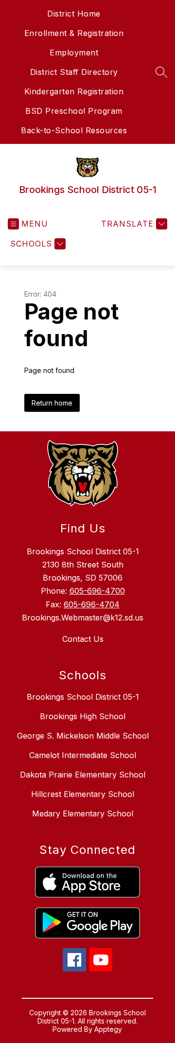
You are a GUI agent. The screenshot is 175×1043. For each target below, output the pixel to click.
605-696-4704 (92, 604)
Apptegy (108, 1029)
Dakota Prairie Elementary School (82, 774)
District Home (74, 13)
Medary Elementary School (82, 813)
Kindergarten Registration (74, 91)
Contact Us (83, 639)
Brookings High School (82, 716)
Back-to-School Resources (74, 130)
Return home (52, 403)
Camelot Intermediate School (82, 755)
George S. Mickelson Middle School (83, 736)
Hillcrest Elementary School (82, 794)
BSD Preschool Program (73, 111)
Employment (74, 52)
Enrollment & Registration (74, 33)
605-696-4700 (97, 591)
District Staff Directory (74, 72)
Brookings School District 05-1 (83, 697)
